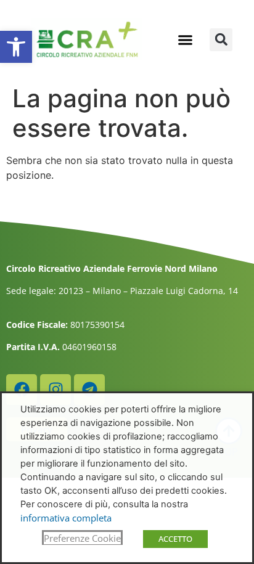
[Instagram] (55, 389)
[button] (16, 47)
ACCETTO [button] (175, 538)
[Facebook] (21, 389)
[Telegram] (89, 389)
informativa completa (66, 518)
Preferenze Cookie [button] (82, 538)
